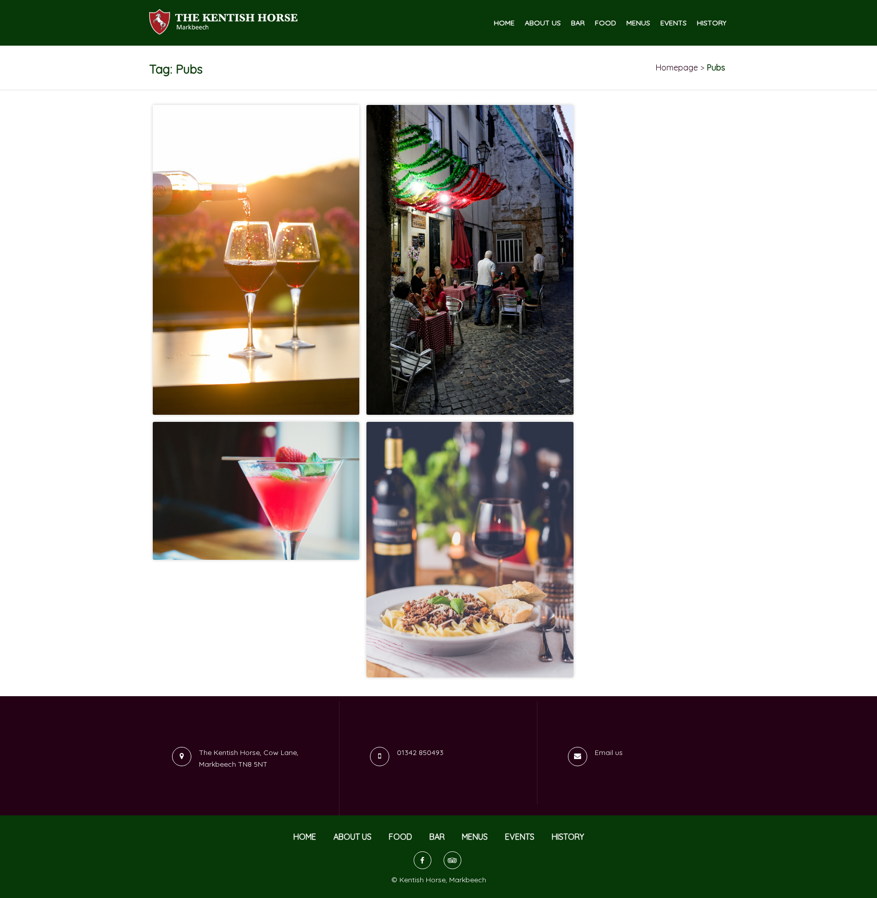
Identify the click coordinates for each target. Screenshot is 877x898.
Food (605, 23)
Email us (609, 752)
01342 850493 (420, 752)
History (711, 23)
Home (504, 23)
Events (673, 23)
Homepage (677, 67)
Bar (578, 23)
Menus (638, 23)
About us (543, 23)
